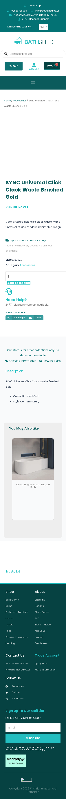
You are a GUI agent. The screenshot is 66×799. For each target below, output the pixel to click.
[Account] (34, 65)
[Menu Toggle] (33, 83)
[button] (16, 317)
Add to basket (18, 283)
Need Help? (16, 299)
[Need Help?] (9, 291)
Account (34, 68)
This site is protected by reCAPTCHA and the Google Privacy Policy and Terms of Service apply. (30, 748)
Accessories (19, 100)
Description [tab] (14, 371)
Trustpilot (13, 571)
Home (7, 100)
